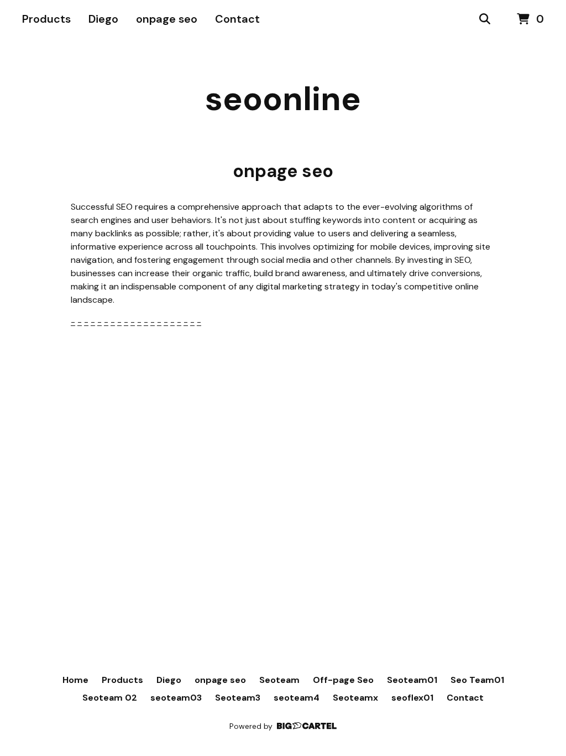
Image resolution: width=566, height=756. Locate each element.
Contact (237, 19)
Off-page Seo (343, 680)
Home (75, 680)
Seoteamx (355, 697)
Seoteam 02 (109, 697)
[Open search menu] (485, 19)
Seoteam (279, 680)
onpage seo (166, 19)
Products (46, 19)
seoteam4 (296, 697)
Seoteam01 (412, 680)
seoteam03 (176, 697)
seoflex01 (412, 697)
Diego (103, 19)
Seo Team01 (477, 680)
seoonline (283, 99)
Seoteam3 (237, 697)
